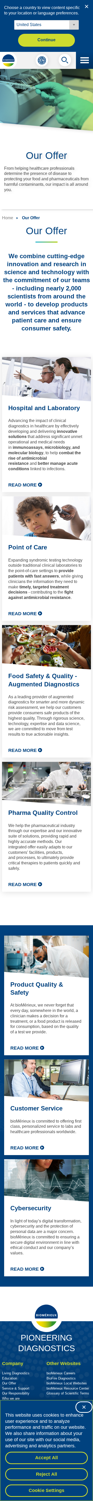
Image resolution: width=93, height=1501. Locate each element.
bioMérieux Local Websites (67, 1383)
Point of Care (27, 547)
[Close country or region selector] (86, 6)
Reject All (46, 1474)
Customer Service (36, 1108)
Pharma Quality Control (43, 812)
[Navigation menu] (84, 60)
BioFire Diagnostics (61, 1378)
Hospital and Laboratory (44, 407)
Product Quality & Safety (36, 988)
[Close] (83, 1407)
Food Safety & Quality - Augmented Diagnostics (43, 679)
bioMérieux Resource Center (68, 1388)
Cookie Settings (47, 1490)
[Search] (64, 61)
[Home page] (8, 60)
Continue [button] (46, 40)
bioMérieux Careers (61, 1373)
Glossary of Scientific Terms (68, 1393)
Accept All (46, 1457)
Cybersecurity (30, 1208)
